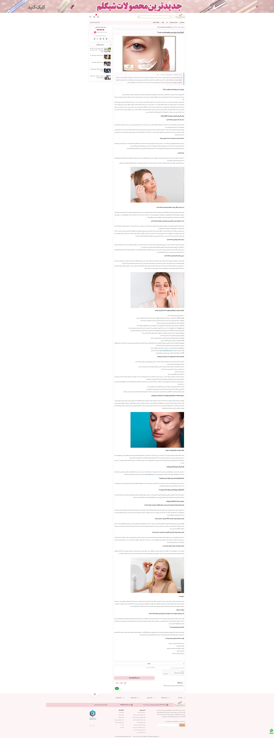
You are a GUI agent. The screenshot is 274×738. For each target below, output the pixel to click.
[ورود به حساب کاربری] (98, 16)
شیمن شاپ (182, 27)
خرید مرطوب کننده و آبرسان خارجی (139, 720)
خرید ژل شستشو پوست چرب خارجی (139, 727)
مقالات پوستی (174, 27)
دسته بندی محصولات (174, 22)
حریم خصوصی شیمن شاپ (119, 720)
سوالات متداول (121, 715)
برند (167, 22)
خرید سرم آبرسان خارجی (141, 732)
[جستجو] (139, 16)
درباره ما (122, 725)
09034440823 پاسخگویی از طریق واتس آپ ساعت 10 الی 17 (154, 705)
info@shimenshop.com (125, 705)
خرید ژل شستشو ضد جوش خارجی (139, 730)
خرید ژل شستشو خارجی (141, 722)
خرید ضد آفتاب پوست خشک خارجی (139, 717)
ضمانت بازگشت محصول (119, 722)
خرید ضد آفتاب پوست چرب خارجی (139, 715)
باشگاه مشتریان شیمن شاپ (95, 22)
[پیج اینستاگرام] (93, 724)
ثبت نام (182, 725)
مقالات (163, 22)
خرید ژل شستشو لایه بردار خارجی (139, 725)
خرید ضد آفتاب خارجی (141, 712)
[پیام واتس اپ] (90, 724)
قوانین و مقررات (121, 717)
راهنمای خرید (121, 712)
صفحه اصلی (182, 22)
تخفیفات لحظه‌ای (156, 22)
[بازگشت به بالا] (95, 694)
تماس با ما (122, 727)
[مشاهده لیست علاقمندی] (90, 16)
